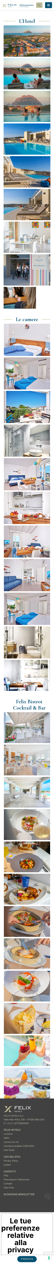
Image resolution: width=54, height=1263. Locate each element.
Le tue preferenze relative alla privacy (20, 1235)
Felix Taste (9, 1150)
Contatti (8, 1183)
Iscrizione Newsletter (19, 1194)
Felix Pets (9, 1187)
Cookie (7, 1165)
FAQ (6, 1175)
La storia (8, 1134)
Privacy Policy (11, 1160)
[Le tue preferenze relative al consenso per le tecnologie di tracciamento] (49, 1258)
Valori (6, 1138)
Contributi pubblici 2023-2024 (19, 1146)
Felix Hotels (12, 1130)
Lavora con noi (11, 1142)
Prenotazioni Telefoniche (17, 1179)
